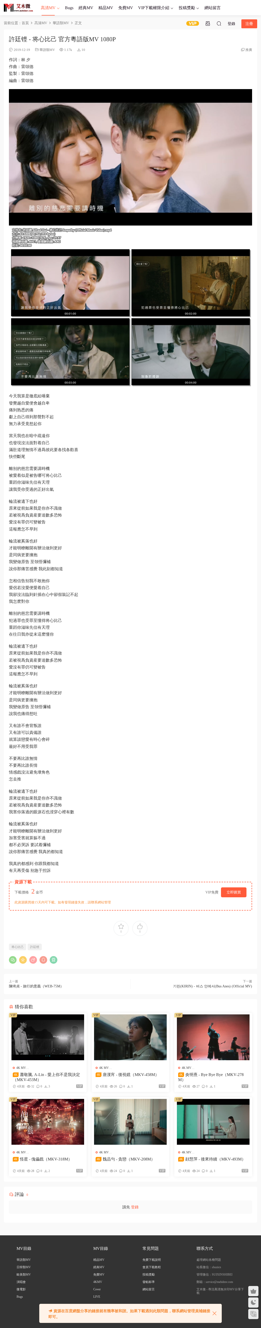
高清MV (48, 8)
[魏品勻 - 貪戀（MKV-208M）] (130, 1121)
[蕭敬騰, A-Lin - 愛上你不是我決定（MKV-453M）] (48, 1037)
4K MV (21, 1068)
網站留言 (212, 8)
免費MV (125, 8)
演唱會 (21, 1282)
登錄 (135, 1207)
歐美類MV (24, 1274)
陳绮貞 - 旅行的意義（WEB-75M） (36, 986)
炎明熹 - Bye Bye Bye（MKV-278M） (211, 1077)
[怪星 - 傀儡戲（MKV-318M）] (48, 1121)
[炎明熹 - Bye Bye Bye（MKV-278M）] (213, 1037)
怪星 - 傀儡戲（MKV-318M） (43, 1159)
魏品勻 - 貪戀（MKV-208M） (126, 1159)
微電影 (21, 1289)
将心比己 (17, 947)
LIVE (96, 1296)
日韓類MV (24, 1267)
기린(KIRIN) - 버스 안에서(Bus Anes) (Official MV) (212, 986)
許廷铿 (34, 947)
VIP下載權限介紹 (153, 8)
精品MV (105, 8)
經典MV (86, 8)
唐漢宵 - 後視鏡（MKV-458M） (128, 1074)
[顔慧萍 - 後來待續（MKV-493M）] (213, 1121)
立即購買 (234, 892)
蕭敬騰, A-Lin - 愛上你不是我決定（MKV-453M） (46, 1077)
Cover (97, 1289)
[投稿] (207, 23)
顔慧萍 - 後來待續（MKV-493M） (212, 1159)
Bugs (69, 8)
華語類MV (47, 50)
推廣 (248, 50)
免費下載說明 (151, 1260)
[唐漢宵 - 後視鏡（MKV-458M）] (130, 1037)
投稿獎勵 (187, 8)
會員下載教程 (151, 1267)
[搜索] (218, 23)
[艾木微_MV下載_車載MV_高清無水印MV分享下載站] (18, 7)
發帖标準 (148, 1282)
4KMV (97, 1282)
